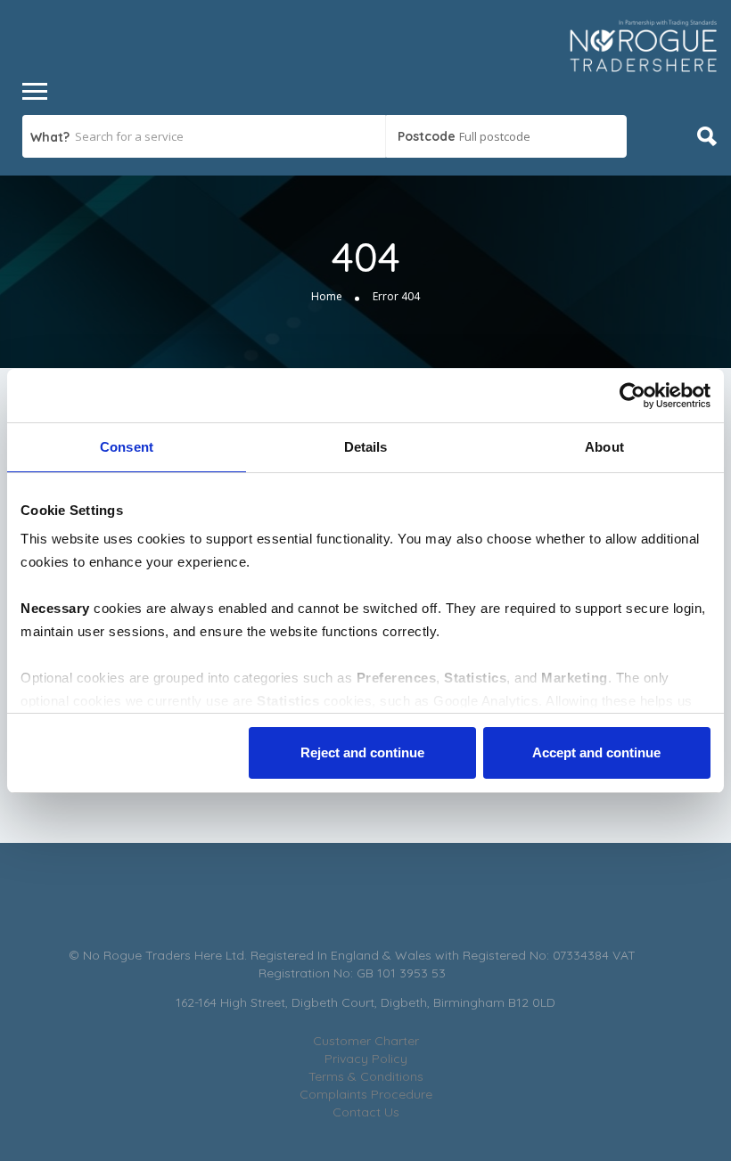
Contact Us (366, 1112)
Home (326, 296)
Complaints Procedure (366, 1094)
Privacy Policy (365, 1059)
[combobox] (506, 136)
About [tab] (604, 446)
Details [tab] (366, 446)
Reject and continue (362, 752)
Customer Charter (366, 1041)
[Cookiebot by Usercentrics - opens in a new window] (632, 395)
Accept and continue (596, 752)
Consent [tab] (126, 446)
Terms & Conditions (365, 1076)
